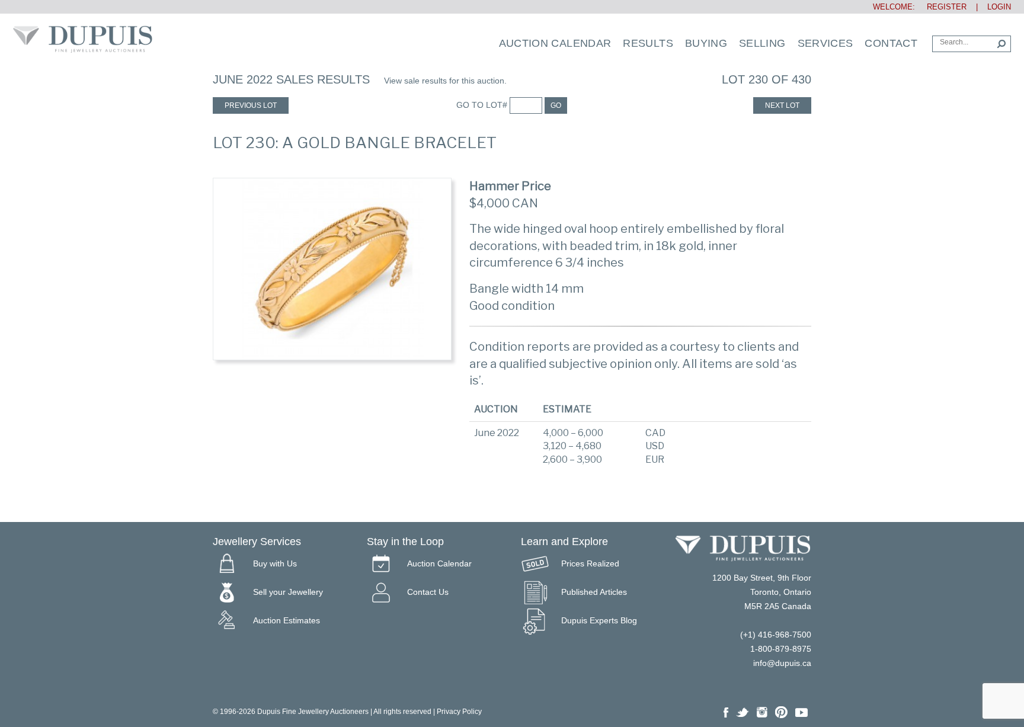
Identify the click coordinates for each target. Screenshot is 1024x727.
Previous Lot (251, 105)
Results (648, 43)
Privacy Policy (459, 711)
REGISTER (942, 6)
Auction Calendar (555, 43)
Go (556, 105)
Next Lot (782, 105)
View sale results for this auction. (445, 80)
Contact (891, 43)
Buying (706, 43)
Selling (762, 43)
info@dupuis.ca (782, 663)
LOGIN (999, 6)
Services (825, 43)
